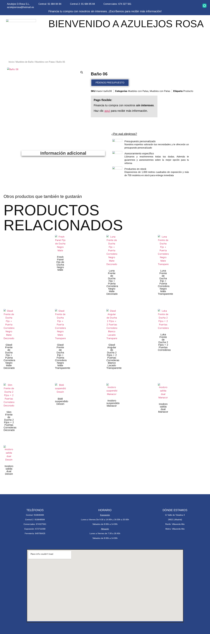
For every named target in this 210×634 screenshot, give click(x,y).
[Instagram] (168, 5)
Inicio (11, 62)
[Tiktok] (195, 5)
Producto (188, 91)
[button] (81, 72)
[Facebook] (186, 5)
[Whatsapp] (177, 5)
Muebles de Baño (25, 62)
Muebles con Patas (45, 62)
